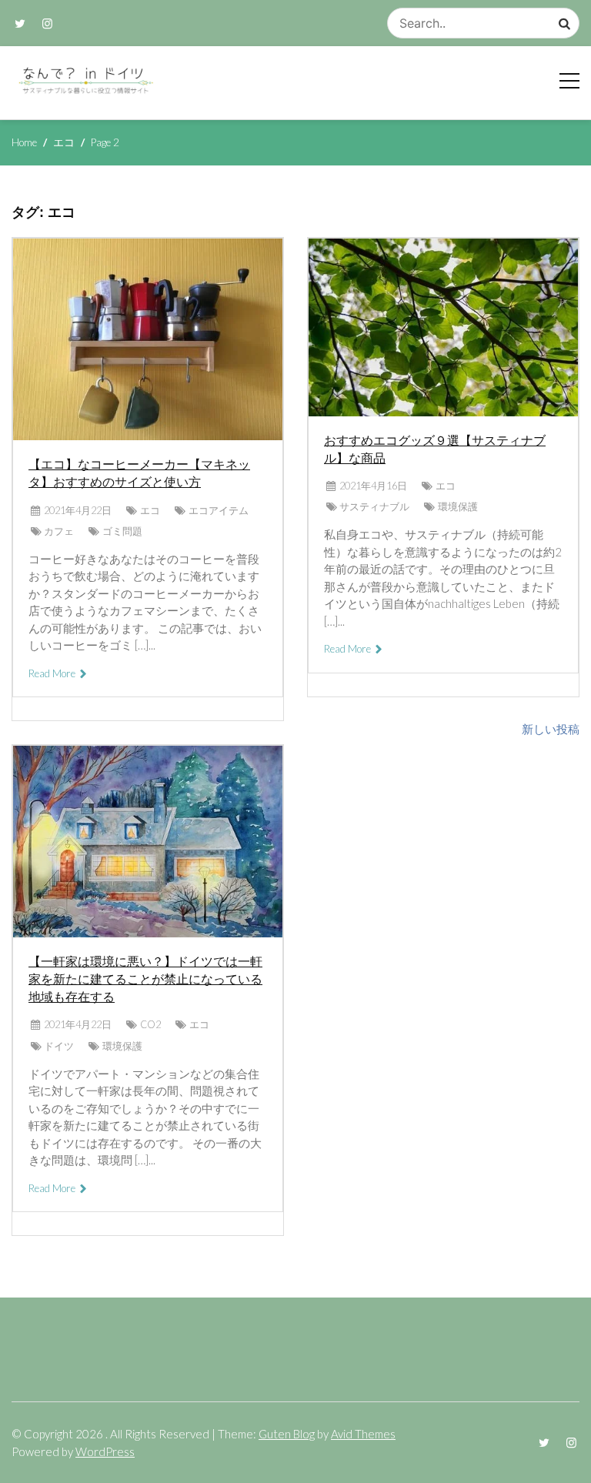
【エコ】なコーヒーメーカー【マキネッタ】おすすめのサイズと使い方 (139, 473)
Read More (53, 673)
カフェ (59, 531)
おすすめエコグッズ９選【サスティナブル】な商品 (435, 449)
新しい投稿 (550, 729)
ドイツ (59, 1046)
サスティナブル (374, 506)
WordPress (105, 1451)
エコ (150, 510)
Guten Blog (287, 1434)
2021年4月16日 (373, 485)
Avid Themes (363, 1434)
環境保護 (122, 1046)
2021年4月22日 (78, 510)
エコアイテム (219, 510)
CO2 (150, 1024)
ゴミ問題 (122, 531)
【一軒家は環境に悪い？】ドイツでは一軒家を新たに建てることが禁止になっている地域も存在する (145, 979)
